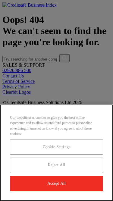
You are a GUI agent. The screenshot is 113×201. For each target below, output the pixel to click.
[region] (56, 153)
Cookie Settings (56, 147)
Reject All (56, 165)
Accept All (56, 183)
